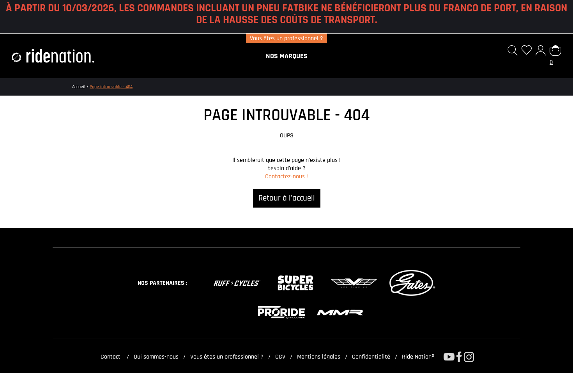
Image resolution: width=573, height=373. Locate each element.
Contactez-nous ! (286, 176)
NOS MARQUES (287, 56)
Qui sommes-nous (156, 357)
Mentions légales (318, 357)
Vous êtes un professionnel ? (286, 38)
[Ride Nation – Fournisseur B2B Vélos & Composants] (53, 56)
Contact (109, 357)
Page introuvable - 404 (111, 87)
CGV (280, 357)
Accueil (78, 87)
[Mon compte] (541, 55)
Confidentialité (371, 357)
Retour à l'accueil (286, 198)
